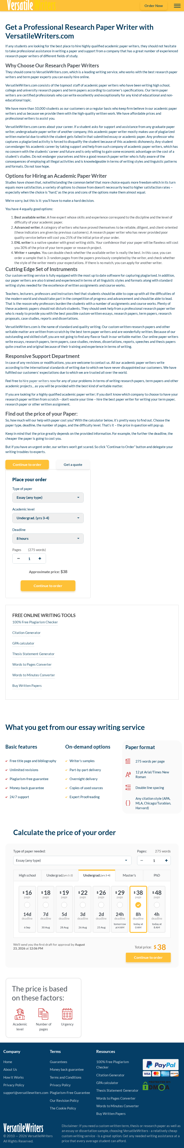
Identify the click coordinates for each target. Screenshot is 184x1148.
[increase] (40, 558)
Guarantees (58, 1062)
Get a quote (73, 464)
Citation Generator (26, 633)
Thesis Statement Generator (33, 654)
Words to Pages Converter (32, 664)
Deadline (19, 530)
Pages (16, 550)
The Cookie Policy (63, 1108)
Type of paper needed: (29, 851)
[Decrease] (141, 860)
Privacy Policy (13, 1085)
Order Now (154, 5)
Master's (129, 875)
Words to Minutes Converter (33, 675)
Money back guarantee (67, 1069)
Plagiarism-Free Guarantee (70, 1093)
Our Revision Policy (64, 1100)
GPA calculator (23, 643)
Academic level (23, 509)
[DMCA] (157, 1085)
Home (7, 1062)
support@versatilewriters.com (25, 1093)
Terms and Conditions (65, 1077)
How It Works (13, 1077)
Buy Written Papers (27, 685)
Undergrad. (59, 875)
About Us (10, 1069)
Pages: (142, 851)
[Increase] (166, 860)
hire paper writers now (39, 381)
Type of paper (22, 489)
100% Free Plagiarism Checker (35, 622)
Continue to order (27, 464)
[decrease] (18, 558)
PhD (157, 875)
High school (27, 875)
